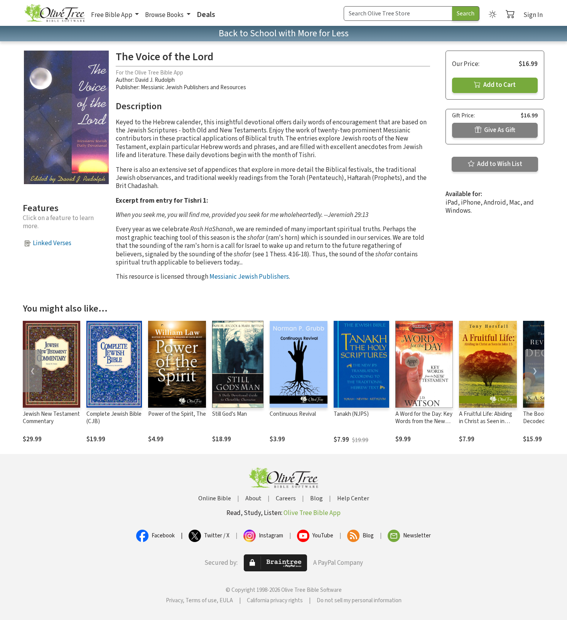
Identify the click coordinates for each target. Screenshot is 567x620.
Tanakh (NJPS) (351, 414)
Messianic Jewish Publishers (249, 276)
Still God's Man (229, 414)
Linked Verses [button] (52, 243)
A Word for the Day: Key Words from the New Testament (423, 421)
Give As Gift (499, 130)
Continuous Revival (293, 414)
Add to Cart (499, 85)
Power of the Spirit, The (177, 414)
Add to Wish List (499, 164)
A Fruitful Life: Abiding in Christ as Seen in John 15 (485, 421)
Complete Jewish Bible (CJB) (114, 417)
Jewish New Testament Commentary (51, 417)
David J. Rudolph (155, 80)
